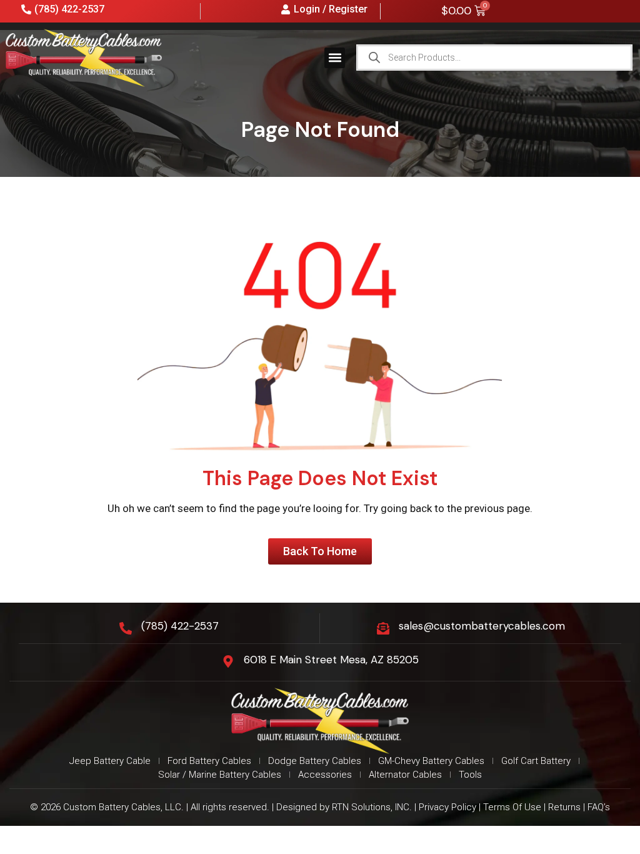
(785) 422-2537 (180, 626)
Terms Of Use (512, 807)
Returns (564, 807)
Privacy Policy (447, 807)
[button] (334, 58)
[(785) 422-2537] (125, 628)
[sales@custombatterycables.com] (383, 628)
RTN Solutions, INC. (372, 807)
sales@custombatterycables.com (482, 626)
